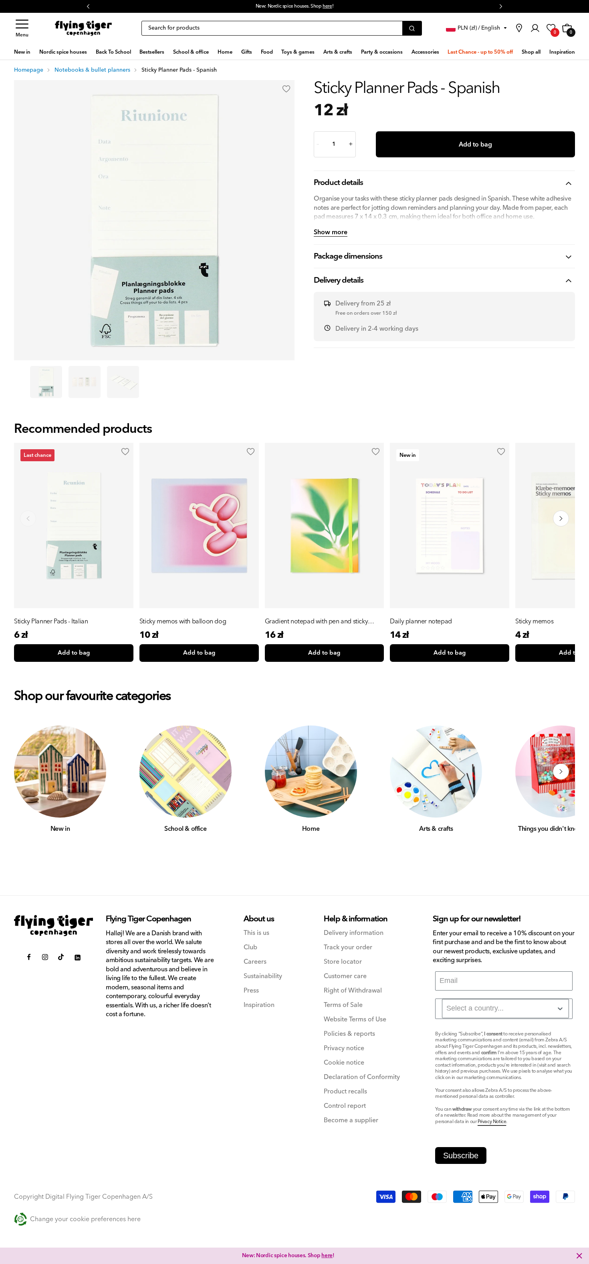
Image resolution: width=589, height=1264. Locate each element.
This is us (256, 933)
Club (250, 947)
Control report (345, 1106)
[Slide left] (28, 772)
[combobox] (505, 1008)
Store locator (343, 962)
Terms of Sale (343, 1005)
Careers (255, 962)
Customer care (345, 976)
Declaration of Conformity (362, 1077)
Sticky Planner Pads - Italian (51, 621)
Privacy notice (344, 1048)
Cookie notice (344, 1063)
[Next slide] (561, 518)
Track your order (348, 947)
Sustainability (263, 976)
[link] (519, 28)
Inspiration (259, 1005)
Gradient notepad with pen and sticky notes (316, 621)
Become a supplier (351, 1120)
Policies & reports (349, 1034)
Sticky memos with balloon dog (182, 621)
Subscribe (460, 1155)
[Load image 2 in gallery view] (85, 382)
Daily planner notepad (421, 621)
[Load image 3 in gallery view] (123, 382)
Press (251, 991)
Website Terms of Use (355, 1019)
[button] (22, 28)
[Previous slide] (28, 518)
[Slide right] (561, 772)
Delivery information (353, 933)
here (327, 6)
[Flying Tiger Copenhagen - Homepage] (83, 28)
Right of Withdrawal (353, 991)
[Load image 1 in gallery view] (46, 382)
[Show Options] (560, 1009)
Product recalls (345, 1091)
